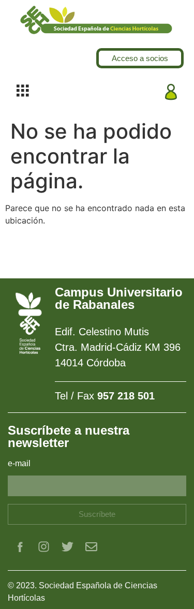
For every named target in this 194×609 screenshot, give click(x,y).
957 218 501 (126, 396)
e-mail (19, 463)
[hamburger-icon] (22, 92)
